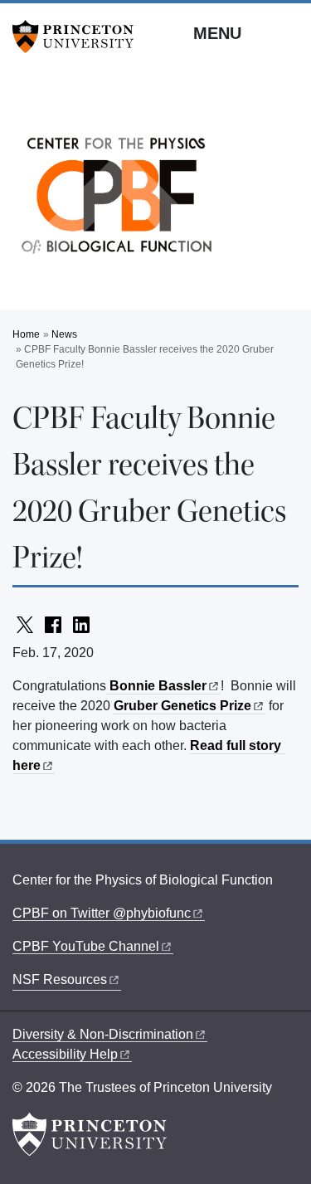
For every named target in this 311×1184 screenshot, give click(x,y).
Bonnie (156, 686)
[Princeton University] (78, 36)
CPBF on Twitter (101, 913)
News (64, 334)
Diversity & (102, 1034)
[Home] (116, 200)
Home (26, 334)
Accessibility (65, 1054)
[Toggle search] (288, 32)
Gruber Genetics (182, 706)
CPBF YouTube (85, 946)
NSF (59, 979)
